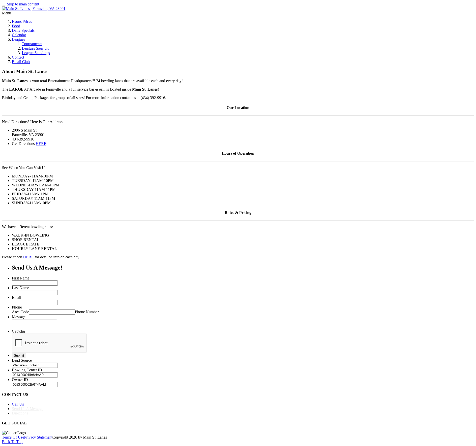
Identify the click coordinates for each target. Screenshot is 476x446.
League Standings (36, 53)
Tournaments (32, 44)
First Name (20, 278)
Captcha (18, 331)
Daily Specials (23, 30)
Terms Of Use (13, 437)
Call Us (18, 404)
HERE (41, 143)
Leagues (18, 39)
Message (19, 317)
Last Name (20, 288)
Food (16, 26)
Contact (18, 57)
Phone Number (87, 312)
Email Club (21, 62)
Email (16, 297)
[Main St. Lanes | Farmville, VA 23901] (33, 8)
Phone (17, 307)
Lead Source (22, 360)
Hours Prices (22, 21)
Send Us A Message (27, 409)
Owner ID (20, 379)
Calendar (19, 35)
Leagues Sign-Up (35, 48)
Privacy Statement (38, 437)
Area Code (20, 312)
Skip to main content (23, 4)
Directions (20, 413)
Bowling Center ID (27, 370)
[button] (238, 223)
